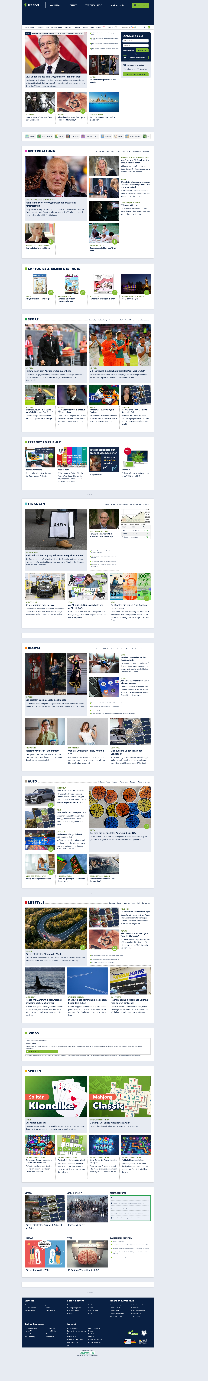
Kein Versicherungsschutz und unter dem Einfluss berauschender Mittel (131, 1248)
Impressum (71, 1334)
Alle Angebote (142, 5)
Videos (90, 1308)
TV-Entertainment (93, 5)
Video (112, 151)
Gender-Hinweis (94, 1328)
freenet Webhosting (117, 1313)
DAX (123, 530)
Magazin (115, 782)
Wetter (48, 1308)
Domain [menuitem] (98, 27)
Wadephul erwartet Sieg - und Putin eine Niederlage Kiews (128, 1213)
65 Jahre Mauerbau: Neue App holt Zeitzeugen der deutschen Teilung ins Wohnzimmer (113, 713)
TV (96, 151)
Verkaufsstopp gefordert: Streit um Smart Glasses (103, 710)
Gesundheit (146, 903)
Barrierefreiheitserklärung (76, 1331)
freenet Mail (114, 1310)
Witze (118, 151)
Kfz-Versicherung (116, 1316)
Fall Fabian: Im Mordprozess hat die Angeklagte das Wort (104, 33)
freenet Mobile (51, 1331)
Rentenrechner (136, 1313)
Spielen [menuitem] (85, 27)
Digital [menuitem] (77, 27)
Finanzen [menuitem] (40, 27)
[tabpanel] (56, 59)
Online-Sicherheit (137, 1305)
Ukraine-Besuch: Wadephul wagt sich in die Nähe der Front (104, 49)
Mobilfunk (55, 5)
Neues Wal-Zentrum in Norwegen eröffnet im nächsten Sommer (107, 955)
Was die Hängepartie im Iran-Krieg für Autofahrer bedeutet (103, 556)
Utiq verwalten (72, 1342)
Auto (32, 781)
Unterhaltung (41, 151)
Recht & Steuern (135, 504)
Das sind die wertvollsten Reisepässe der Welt (102, 963)
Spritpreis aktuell (31, 1308)
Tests (108, 782)
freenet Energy (30, 1337)
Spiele (90, 1305)
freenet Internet (30, 1334)
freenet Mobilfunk (31, 1328)
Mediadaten (92, 1334)
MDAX (124, 533)
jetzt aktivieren (34, 1051)
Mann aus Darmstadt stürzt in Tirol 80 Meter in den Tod (127, 1198)
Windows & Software (133, 649)
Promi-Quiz (71, 1313)
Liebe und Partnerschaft (132, 903)
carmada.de (50, 1337)
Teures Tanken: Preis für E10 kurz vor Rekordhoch (103, 561)
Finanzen (36, 504)
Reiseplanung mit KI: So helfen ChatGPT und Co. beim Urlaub (106, 703)
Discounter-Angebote (117, 1305)
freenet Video (50, 1328)
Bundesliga (92, 320)
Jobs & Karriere (110, 504)
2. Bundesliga (102, 320)
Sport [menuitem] (32, 27)
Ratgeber (112, 903)
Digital (34, 648)
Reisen (119, 903)
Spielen (34, 1071)
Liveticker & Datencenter (141, 320)
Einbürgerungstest (74, 1308)
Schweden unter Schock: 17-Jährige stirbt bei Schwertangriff (129, 1203)
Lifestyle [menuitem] (68, 27)
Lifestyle (36, 902)
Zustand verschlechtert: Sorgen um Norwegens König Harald (104, 44)
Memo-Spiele (137, 151)
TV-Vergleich (135, 1316)
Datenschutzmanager (75, 1339)
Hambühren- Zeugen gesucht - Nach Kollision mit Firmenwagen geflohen (131, 1245)
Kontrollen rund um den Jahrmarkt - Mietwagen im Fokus (127, 1257)
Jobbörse (49, 1305)
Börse (27, 1305)
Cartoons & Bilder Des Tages (54, 269)
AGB (68, 1345)
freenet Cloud (115, 1308)
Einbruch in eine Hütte (118, 1241)
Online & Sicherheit (117, 649)
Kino (107, 151)
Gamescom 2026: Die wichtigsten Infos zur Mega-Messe (105, 706)
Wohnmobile (124, 782)
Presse (90, 1331)
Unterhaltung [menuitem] (56, 27)
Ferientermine (30, 1310)
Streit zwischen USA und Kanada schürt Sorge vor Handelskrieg (103, 565)
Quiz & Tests (126, 151)
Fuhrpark (133, 782)
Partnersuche (50, 1310)
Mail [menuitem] (92, 27)
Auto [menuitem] (47, 27)
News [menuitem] (27, 27)
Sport (33, 319)
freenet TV (28, 1331)
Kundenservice (72, 1328)
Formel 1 (128, 320)
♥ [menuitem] (104, 27)
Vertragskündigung (95, 1339)
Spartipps (146, 504)
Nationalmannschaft (116, 320)
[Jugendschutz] (87, 1353)
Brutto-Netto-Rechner (138, 1310)
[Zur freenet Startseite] (32, 5)
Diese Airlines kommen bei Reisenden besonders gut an (105, 959)
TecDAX (125, 537)
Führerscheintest (144, 782)
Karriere (91, 1337)
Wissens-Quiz (93, 1310)
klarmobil (49, 1334)
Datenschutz (71, 1337)
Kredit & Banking (122, 504)
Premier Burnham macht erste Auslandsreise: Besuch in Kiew (104, 38)
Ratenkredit (135, 1308)
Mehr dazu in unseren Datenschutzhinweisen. (127, 1055)
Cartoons (146, 151)
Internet (72, 5)
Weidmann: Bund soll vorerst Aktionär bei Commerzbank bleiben (101, 551)
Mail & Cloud (117, 5)
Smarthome (146, 649)
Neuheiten (101, 782)
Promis (101, 151)
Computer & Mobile (102, 649)
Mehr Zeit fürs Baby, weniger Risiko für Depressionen (127, 1208)
